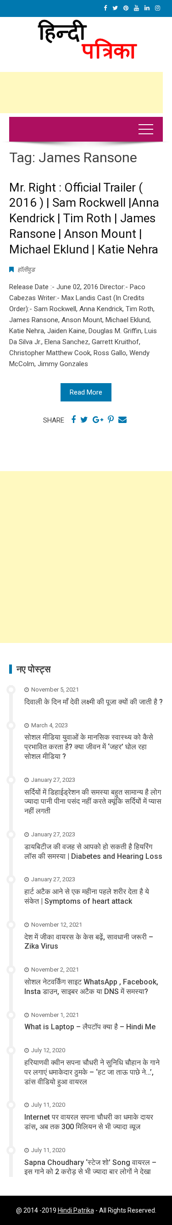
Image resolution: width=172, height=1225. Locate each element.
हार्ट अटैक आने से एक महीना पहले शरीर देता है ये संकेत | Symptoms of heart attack (86, 896)
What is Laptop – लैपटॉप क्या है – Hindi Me (89, 1026)
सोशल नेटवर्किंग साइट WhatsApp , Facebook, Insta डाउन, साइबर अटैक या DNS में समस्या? (91, 987)
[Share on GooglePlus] (97, 420)
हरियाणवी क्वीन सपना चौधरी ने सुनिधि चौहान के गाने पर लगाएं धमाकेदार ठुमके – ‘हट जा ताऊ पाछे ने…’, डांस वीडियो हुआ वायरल (92, 1072)
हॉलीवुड (26, 269)
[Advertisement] (86, 557)
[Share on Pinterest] (110, 420)
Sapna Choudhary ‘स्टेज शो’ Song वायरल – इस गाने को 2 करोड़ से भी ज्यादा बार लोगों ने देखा (90, 1167)
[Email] (122, 420)
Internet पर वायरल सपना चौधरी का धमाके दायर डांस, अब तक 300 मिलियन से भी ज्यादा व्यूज (88, 1122)
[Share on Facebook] (73, 420)
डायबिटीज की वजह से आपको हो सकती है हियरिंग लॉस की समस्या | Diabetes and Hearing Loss (93, 851)
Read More (86, 392)
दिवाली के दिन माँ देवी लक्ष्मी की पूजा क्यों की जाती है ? (93, 702)
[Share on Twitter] (84, 420)
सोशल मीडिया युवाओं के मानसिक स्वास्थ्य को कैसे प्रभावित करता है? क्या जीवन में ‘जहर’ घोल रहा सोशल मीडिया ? (88, 747)
